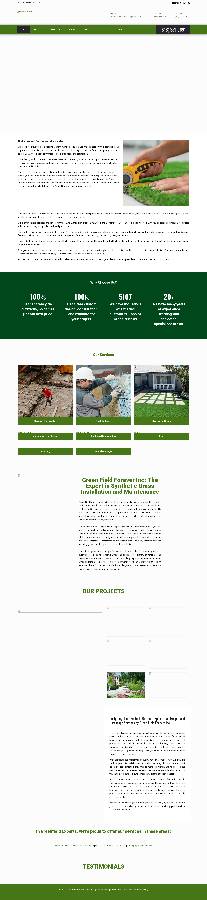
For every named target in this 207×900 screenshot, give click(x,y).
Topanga (131, 845)
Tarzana (110, 845)
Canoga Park (77, 845)
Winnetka (89, 845)
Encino (149, 845)
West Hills (100, 845)
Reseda (140, 845)
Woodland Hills (61, 845)
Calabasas (121, 845)
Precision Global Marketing (135, 889)
